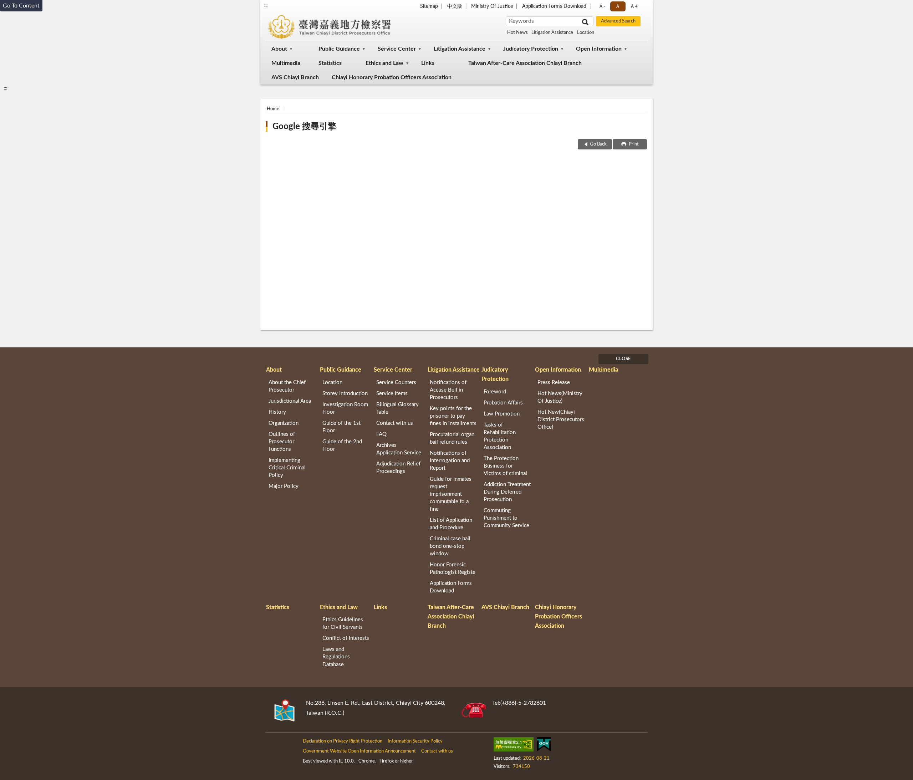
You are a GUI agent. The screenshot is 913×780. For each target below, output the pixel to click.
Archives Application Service (398, 449)
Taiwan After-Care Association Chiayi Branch (525, 63)
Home (273, 109)
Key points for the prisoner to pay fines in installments (453, 416)
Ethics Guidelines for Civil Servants (342, 623)
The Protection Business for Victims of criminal (505, 466)
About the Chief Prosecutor (287, 386)
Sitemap (429, 6)
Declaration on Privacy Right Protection (342, 741)
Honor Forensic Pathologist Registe (452, 568)
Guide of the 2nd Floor (342, 445)
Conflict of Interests (345, 638)
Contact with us (394, 423)
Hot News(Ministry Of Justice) (559, 397)
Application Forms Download (554, 6)
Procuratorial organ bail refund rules (452, 438)
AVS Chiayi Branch (295, 77)
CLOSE (623, 359)
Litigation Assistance (552, 32)
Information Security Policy (415, 741)
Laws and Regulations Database (336, 657)
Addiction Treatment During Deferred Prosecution (507, 492)
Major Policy (284, 486)
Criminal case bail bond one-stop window (450, 546)
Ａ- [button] (601, 6)
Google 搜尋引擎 (304, 126)
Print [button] (633, 144)
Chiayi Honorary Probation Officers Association (392, 77)
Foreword (495, 391)
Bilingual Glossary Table (397, 408)
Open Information (599, 49)
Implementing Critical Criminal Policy (287, 468)
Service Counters (396, 382)
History (277, 412)
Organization (284, 423)
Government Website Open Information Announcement (359, 751)
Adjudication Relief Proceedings (398, 467)
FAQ (381, 434)
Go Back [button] (598, 144)
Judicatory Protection (530, 49)
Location (585, 32)
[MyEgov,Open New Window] (544, 745)
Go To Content (21, 6)
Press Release (553, 382)
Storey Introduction (345, 393)
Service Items (392, 393)
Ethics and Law (384, 63)
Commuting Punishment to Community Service (506, 518)
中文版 (454, 6)
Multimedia (285, 63)
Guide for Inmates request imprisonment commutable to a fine (450, 494)
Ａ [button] (617, 6)
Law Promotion (502, 414)
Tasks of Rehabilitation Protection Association (500, 436)
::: (265, 5)
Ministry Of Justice (492, 6)
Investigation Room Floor (345, 408)
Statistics (330, 63)
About (279, 49)
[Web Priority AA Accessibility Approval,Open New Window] (514, 745)
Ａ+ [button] (634, 6)
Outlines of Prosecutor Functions (282, 442)
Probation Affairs (503, 403)
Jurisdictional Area (290, 401)
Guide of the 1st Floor (341, 426)
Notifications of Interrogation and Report (450, 460)
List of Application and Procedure (451, 524)
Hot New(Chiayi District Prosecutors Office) (560, 419)
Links (427, 63)
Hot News (517, 32)
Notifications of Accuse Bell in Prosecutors (448, 390)
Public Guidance (339, 49)
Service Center (397, 49)
